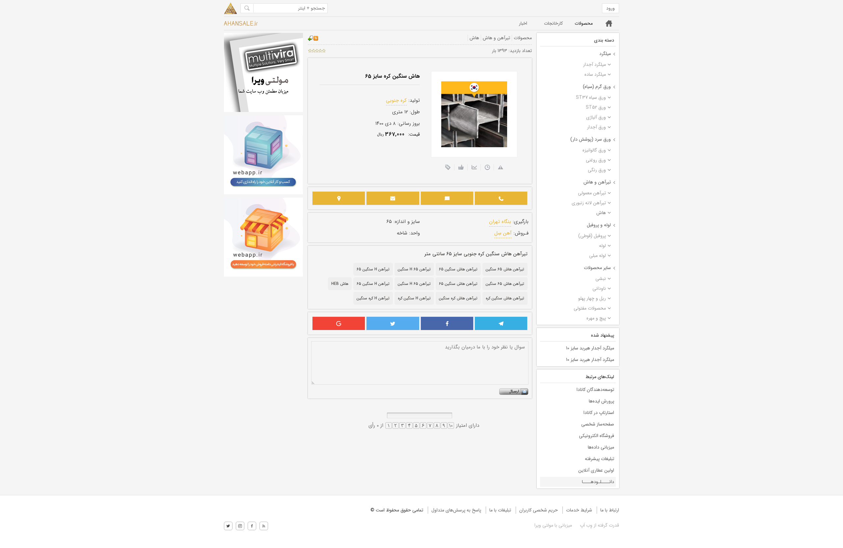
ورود (610, 8)
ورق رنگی (597, 170)
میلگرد (605, 53)
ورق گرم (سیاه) (597, 86)
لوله (602, 245)
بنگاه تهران (500, 222)
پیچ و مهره (596, 318)
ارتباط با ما (609, 510)
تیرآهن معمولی (592, 193)
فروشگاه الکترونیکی (596, 435)
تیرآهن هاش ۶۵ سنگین (505, 284)
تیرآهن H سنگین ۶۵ (373, 284)
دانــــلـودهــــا (598, 481)
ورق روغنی (596, 160)
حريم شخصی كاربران (538, 510)
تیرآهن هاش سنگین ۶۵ (458, 284)
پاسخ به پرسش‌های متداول (456, 510)
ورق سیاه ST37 (591, 97)
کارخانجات (553, 23)
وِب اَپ (585, 525)
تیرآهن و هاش (597, 182)
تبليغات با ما (500, 510)
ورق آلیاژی (596, 117)
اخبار (523, 23)
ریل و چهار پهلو (592, 298)
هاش (601, 212)
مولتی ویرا (543, 525)
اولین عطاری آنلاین (596, 470)
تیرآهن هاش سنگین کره (505, 298)
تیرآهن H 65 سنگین (414, 269)
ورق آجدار (596, 127)
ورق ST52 (596, 107)
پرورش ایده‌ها (601, 401)
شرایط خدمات (579, 510)
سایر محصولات (597, 267)
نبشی (600, 278)
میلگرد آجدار (594, 64)
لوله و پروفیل (599, 225)
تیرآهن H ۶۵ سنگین (414, 284)
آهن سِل (503, 233)
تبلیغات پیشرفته (599, 458)
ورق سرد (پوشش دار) (590, 139)
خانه (609, 23)
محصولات (584, 23)
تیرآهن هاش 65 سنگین (505, 269)
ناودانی (599, 288)
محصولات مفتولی (590, 308)
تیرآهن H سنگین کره (414, 298)
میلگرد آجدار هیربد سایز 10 (590, 348)
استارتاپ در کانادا (599, 412)
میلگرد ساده (595, 74)
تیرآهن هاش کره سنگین (458, 298)
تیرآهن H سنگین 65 (373, 269)
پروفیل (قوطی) (592, 235)
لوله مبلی (597, 255)
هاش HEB (339, 284)
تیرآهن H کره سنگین (373, 298)
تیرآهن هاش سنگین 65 (458, 269)
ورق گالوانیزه (594, 150)
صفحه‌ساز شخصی (597, 424)
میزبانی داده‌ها (601, 447)
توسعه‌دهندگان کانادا (595, 389)
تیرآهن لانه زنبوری (589, 202)
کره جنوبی (396, 100)
